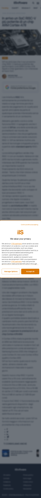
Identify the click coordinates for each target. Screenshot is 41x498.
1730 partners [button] (16, 243)
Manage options (11, 271)
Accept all (30, 271)
